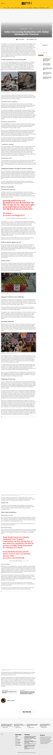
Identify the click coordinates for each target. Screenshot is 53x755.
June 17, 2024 (29, 218)
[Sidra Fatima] (17, 39)
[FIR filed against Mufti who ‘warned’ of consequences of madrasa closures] (40, 73)
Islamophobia (23, 28)
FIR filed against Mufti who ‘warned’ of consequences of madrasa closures (47, 73)
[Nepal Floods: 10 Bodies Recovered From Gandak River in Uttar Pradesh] (40, 64)
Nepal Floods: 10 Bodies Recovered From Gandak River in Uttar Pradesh (46, 64)
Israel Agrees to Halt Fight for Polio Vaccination (9, 692)
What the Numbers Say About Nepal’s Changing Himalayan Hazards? (47, 69)
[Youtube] (51, 6)
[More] (50, 48)
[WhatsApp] (45, 48)
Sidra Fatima (21, 39)
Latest (31, 28)
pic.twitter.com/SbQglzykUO (14, 215)
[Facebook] (40, 48)
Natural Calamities (27, 743)
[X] (51, 4)
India (25, 739)
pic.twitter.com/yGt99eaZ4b (13, 558)
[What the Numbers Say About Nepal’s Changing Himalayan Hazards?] (40, 69)
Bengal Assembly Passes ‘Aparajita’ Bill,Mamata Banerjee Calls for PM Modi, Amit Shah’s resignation (27, 692)
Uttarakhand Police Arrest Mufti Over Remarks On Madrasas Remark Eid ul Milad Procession (47, 59)
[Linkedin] (47, 48)
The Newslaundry (10, 221)
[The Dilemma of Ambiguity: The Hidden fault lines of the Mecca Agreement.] (40, 78)
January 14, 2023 (25, 560)
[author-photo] (1, 727)
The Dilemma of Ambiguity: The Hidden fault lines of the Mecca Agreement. (47, 78)
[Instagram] (51, 2)
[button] (3, 3)
